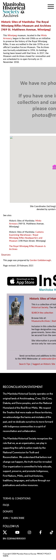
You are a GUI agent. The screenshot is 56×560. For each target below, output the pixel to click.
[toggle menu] (51, 5)
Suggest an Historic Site (43, 364)
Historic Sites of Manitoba (17, 22)
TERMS (5, 556)
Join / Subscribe (13, 518)
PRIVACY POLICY (44, 554)
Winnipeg (43, 29)
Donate (8, 511)
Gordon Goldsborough (40, 260)
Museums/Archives (41, 321)
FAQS (6, 505)
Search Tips (24, 364)
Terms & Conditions (16, 498)
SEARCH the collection (42, 313)
